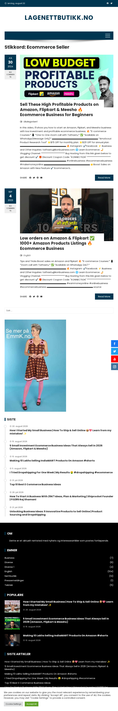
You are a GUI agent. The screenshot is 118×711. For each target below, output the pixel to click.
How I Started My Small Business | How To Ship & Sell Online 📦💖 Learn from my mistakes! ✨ (60, 432)
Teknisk (9, 585)
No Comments (10, 74)
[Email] (41, 178)
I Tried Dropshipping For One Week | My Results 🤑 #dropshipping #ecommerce (61, 472)
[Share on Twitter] (34, 178)
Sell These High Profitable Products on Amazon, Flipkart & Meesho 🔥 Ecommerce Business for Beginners (59, 110)
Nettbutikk (10, 576)
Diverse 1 (9, 566)
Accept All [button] (32, 704)
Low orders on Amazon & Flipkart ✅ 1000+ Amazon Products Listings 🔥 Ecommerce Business (57, 243)
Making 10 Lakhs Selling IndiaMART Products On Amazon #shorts (52, 460)
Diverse (9, 562)
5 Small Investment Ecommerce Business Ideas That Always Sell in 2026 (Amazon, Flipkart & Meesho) (56, 447)
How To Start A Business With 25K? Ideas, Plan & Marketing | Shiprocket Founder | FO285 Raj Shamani (61, 498)
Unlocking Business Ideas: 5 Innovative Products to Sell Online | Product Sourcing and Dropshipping (56, 513)
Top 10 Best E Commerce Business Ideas (35, 484)
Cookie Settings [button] (13, 704)
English (27, 255)
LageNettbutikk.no (59, 17)
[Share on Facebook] (30, 178)
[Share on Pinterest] (37, 178)
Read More (104, 177)
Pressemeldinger (14, 580)
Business (9, 557)
